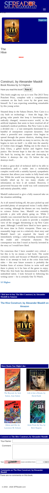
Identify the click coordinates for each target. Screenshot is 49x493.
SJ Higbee (5, 282)
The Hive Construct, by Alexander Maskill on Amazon (24, 304)
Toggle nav (42, 20)
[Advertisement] (29, 63)
